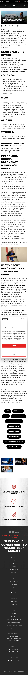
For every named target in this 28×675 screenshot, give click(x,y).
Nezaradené (14, 436)
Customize (13, 350)
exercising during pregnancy (10, 221)
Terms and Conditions (13, 670)
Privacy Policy (10, 672)
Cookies (14, 572)
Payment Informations (14, 619)
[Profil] (21, 5)
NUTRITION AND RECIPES (14, 441)
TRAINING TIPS (14, 446)
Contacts (14, 599)
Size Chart (14, 616)
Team (14, 587)
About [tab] (22, 323)
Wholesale (14, 601)
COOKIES (21, 672)
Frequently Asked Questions (14, 628)
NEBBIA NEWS (14, 426)
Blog (6, 416)
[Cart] (25, 5)
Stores (14, 590)
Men (14, 563)
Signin (14, 566)
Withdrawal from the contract (14, 625)
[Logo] (14, 5)
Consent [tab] (5, 323)
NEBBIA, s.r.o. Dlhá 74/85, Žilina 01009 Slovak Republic (14, 638)
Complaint (14, 604)
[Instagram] (11, 661)
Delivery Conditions (14, 622)
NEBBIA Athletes (14, 421)
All (7, 411)
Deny (14, 354)
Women (14, 561)
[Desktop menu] (2, 5)
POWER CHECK (14, 581)
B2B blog (18, 411)
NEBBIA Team (14, 431)
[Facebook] (8, 661)
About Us (14, 584)
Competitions (18, 416)
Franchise (14, 593)
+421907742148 (14, 651)
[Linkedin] (17, 661)
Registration (14, 569)
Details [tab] (14, 323)
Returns (14, 613)
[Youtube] (14, 661)
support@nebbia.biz (14, 649)
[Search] (6, 5)
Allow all (14, 345)
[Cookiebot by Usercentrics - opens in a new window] (20, 319)
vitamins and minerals (17, 71)
